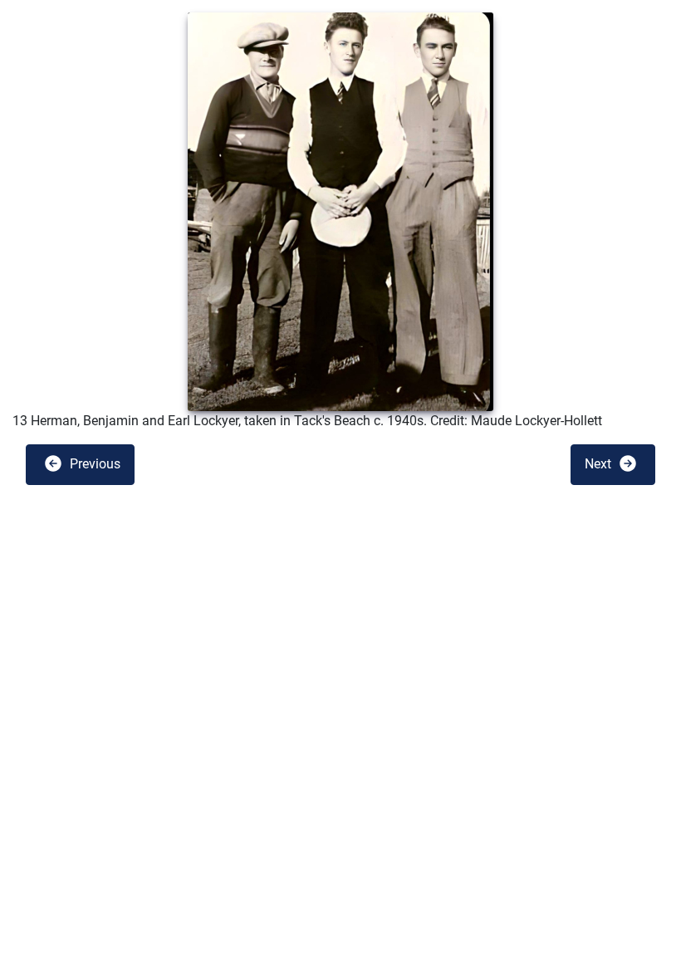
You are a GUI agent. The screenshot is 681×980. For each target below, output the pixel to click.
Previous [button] (93, 464)
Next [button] (600, 464)
